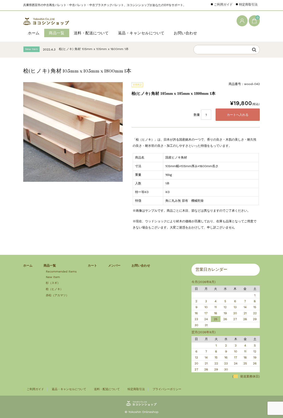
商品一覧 (56, 33)
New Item (53, 277)
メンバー (114, 265)
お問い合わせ (185, 33)
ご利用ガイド (223, 4)
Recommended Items (61, 271)
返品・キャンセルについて (141, 33)
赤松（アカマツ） (57, 295)
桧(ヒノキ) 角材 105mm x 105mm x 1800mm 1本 (94, 47)
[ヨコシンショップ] (46, 20)
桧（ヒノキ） (54, 289)
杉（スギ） (53, 282)
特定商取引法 (248, 4)
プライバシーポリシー (167, 389)
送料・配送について (91, 33)
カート (92, 265)
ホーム (34, 33)
